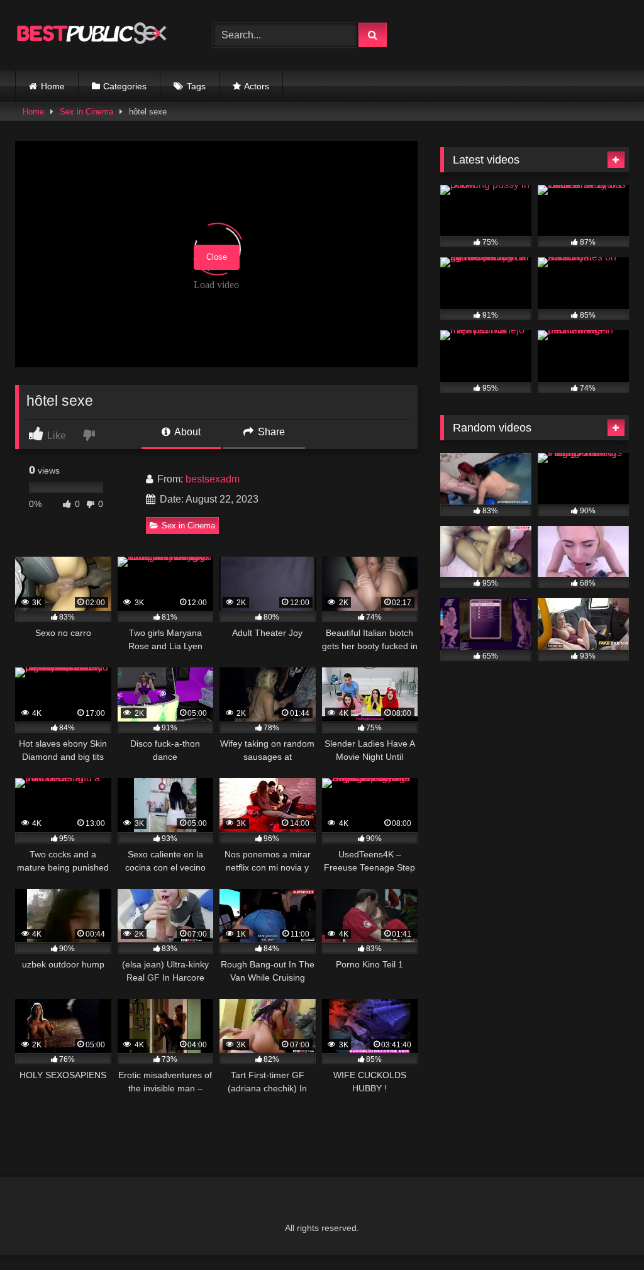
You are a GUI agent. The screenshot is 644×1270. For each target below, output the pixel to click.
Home (53, 86)
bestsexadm (213, 479)
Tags (196, 86)
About (186, 431)
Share (270, 431)
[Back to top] (605, 1232)
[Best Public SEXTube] (99, 35)
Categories (125, 86)
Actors (256, 86)
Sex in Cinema (86, 111)
